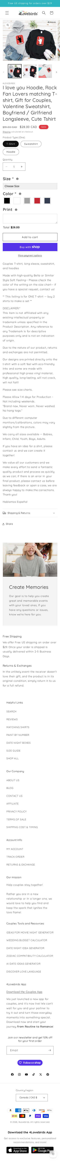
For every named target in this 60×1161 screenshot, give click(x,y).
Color (20, 193)
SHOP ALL (12, 758)
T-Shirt (10, 143)
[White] (17, 201)
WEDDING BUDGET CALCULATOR (26, 940)
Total (11, 227)
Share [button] (9, 523)
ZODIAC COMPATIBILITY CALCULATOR (29, 955)
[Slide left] (3, 72)
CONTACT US (14, 795)
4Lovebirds (24, 1122)
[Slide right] (56, 72)
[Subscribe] (49, 1050)
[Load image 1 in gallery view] (14, 71)
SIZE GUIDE (13, 750)
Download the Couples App (24, 991)
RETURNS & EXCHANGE (20, 864)
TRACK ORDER (15, 856)
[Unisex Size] (17, 179)
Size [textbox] (17, 178)
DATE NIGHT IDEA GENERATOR (25, 948)
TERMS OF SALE (16, 819)
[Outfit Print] (16, 209)
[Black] (7, 201)
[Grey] (27, 201)
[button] (7, 13)
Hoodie (11, 151)
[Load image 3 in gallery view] (45, 71)
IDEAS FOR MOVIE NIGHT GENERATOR (29, 932)
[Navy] (47, 201)
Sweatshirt (31, 143)
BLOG (9, 788)
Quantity (7, 159)
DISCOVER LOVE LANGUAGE (23, 971)
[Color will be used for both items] (20, 194)
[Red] (37, 201)
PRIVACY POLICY (16, 811)
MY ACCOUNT (14, 849)
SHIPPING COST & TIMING (22, 827)
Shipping (7, 132)
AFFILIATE (12, 803)
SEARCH (11, 711)
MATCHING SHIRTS (17, 727)
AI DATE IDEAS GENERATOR (23, 963)
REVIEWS (12, 719)
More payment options (30, 255)
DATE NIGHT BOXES (18, 742)
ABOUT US (12, 780)
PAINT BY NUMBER (17, 734)
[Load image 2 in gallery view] (30, 71)
